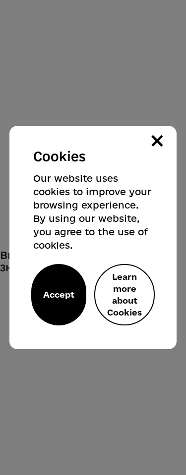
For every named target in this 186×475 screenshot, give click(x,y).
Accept (58, 294)
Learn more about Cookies (124, 294)
